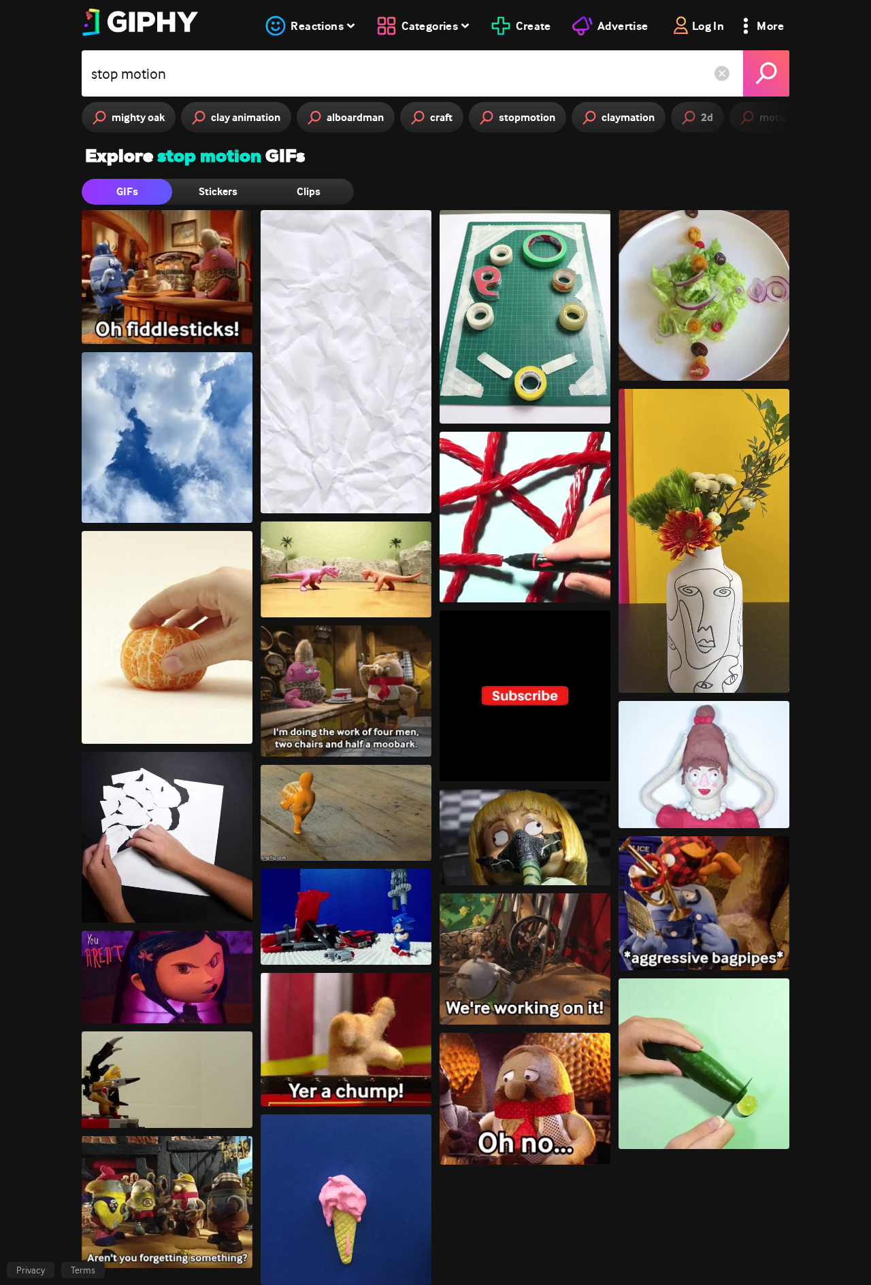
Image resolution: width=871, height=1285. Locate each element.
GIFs (127, 191)
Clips (309, 191)
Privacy (30, 1270)
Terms (83, 1270)
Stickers (218, 191)
